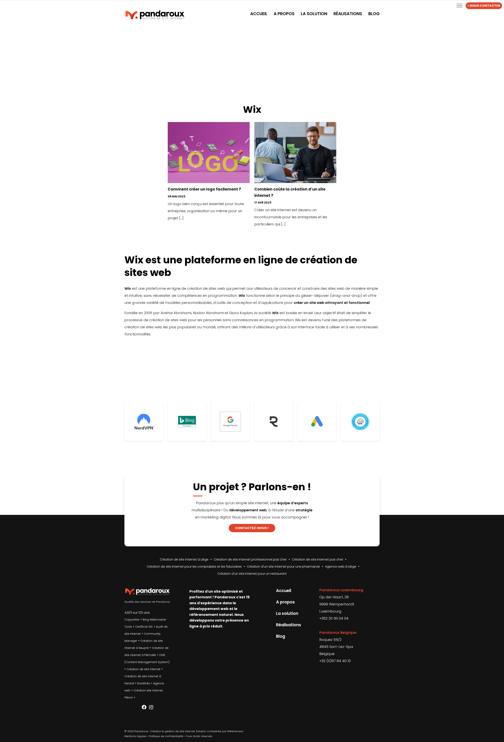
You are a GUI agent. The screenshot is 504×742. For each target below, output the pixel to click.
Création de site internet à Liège (184, 559)
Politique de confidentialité (166, 736)
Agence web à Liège (340, 566)
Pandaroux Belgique (337, 632)
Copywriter (132, 620)
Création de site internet (143, 669)
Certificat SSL (144, 627)
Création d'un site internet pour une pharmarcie (283, 566)
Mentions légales (135, 736)
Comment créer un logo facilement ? (204, 189)
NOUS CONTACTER (485, 5)
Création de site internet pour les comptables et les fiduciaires (194, 566)
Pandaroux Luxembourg (341, 589)
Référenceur (235, 731)
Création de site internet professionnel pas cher (250, 559)
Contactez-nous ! (252, 528)
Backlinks (143, 683)
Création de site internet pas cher (317, 559)
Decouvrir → (209, 229)
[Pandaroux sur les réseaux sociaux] (144, 707)
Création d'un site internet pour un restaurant (252, 573)
